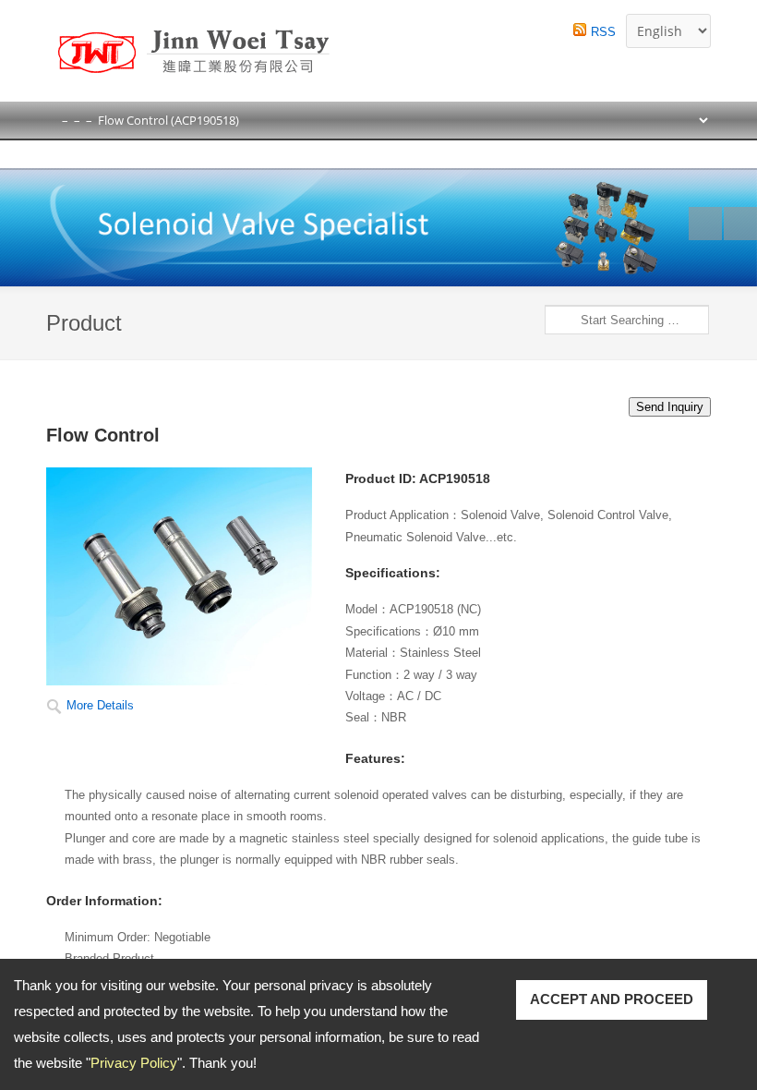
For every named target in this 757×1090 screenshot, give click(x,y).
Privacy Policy (133, 1063)
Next (740, 223)
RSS (603, 32)
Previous (705, 223)
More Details (100, 705)
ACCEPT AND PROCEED (611, 999)
